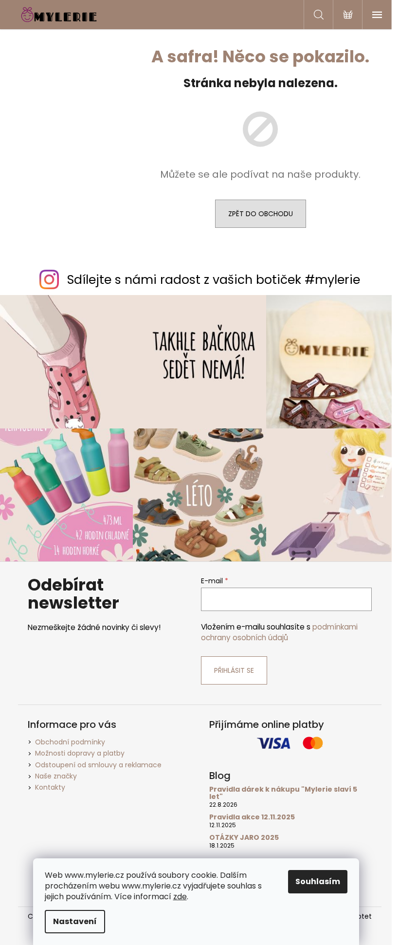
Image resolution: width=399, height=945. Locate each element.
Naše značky (56, 776)
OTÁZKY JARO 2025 (244, 837)
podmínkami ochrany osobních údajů (279, 632)
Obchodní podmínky (70, 742)
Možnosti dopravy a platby (80, 753)
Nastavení (75, 921)
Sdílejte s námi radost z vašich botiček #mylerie (213, 279)
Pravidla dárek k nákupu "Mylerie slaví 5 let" (283, 793)
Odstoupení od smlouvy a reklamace (98, 765)
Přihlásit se (234, 670)
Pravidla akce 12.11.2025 (252, 817)
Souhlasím (317, 881)
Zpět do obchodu (260, 214)
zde (180, 896)
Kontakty (50, 787)
